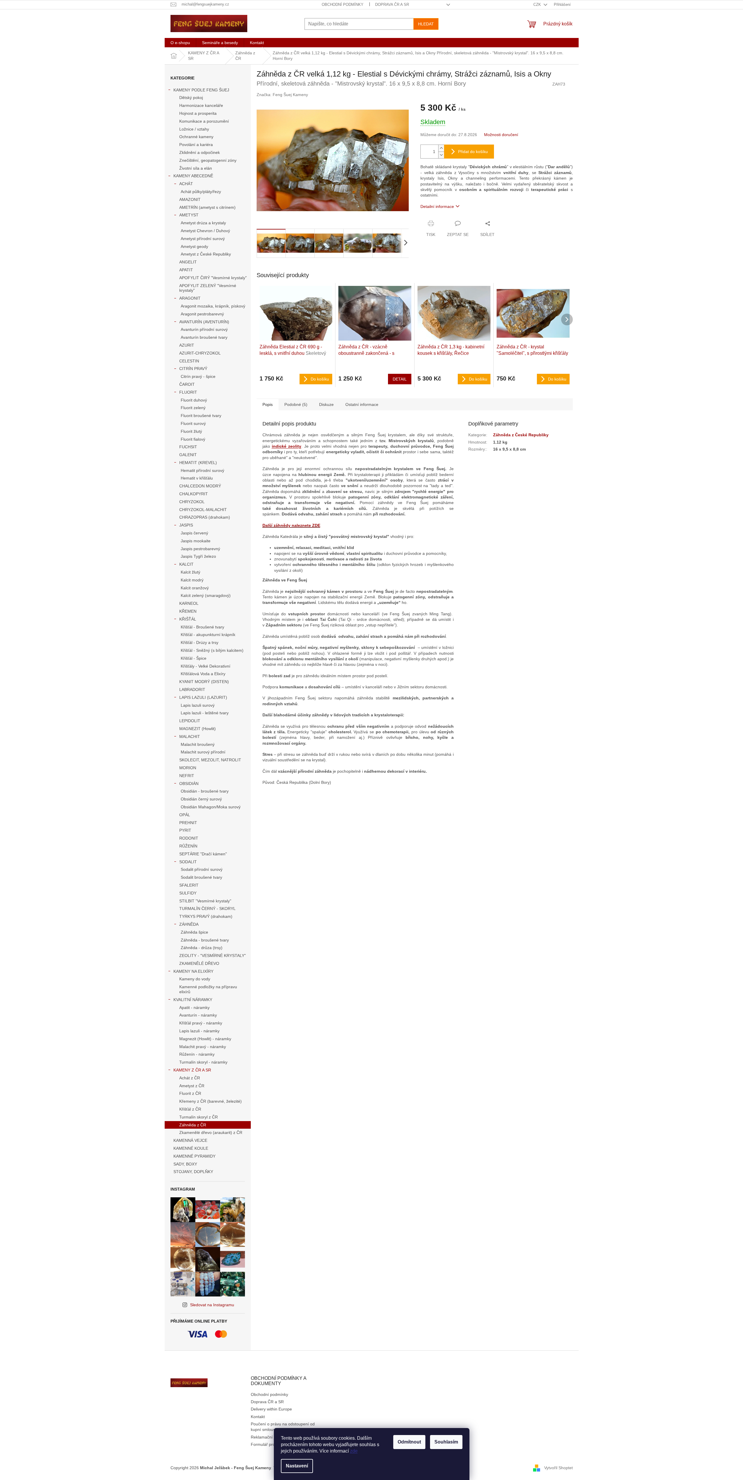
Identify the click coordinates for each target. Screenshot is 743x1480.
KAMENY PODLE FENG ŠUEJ (201, 90)
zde (354, 1450)
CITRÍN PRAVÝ (193, 368)
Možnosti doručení (501, 134)
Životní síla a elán (195, 168)
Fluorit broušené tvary (201, 415)
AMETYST (189, 215)
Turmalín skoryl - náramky (203, 1062)
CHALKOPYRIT (193, 493)
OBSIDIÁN (189, 783)
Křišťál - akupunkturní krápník (208, 634)
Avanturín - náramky (198, 1015)
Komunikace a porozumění (204, 121)
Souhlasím (446, 1441)
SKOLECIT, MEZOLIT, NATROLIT (210, 760)
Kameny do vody (194, 979)
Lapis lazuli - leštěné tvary (205, 713)
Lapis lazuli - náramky (199, 1031)
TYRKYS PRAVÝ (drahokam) (205, 916)
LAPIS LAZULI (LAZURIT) (203, 697)
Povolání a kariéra (196, 144)
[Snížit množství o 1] (441, 155)
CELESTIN (189, 361)
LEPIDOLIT (189, 720)
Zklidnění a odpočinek (199, 152)
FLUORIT (188, 392)
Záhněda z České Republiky (521, 434)
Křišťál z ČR (190, 1109)
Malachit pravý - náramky (202, 1046)
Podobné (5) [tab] (295, 404)
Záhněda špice (194, 932)
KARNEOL (189, 603)
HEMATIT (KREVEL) (198, 462)
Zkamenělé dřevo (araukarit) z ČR (210, 1132)
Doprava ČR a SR (392, 4)
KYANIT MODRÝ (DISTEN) (204, 681)
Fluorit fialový (193, 439)
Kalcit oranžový (195, 588)
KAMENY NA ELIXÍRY (193, 971)
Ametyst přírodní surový (203, 238)
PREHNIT (188, 822)
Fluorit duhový (194, 400)
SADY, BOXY (185, 1164)
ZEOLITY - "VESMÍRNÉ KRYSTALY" (212, 955)
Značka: (282, 94)
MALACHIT (189, 736)
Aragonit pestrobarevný (202, 314)
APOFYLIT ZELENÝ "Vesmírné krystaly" (207, 288)
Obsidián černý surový (201, 799)
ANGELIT (188, 262)
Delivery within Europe (271, 1409)
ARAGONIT (190, 298)
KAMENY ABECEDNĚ (193, 175)
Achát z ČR (189, 1078)
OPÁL (184, 814)
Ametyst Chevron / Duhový (205, 230)
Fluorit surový (193, 423)
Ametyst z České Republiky (206, 254)
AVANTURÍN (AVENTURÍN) (204, 321)
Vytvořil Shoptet (558, 1467)
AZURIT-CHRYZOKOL (200, 353)
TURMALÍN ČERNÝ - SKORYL (207, 908)
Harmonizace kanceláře (201, 105)
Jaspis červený (194, 533)
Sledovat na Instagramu (212, 1304)
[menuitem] (180, 42)
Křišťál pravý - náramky (200, 1023)
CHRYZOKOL (192, 501)
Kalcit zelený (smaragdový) (206, 595)
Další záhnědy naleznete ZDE (291, 525)
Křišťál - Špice (193, 658)
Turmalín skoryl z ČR (198, 1117)
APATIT (186, 269)
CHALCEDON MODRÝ (200, 486)
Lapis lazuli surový (198, 705)
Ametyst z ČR (191, 1085)
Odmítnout (409, 1441)
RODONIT (188, 838)
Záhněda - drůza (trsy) (201, 947)
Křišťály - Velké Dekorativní (205, 666)
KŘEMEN (187, 611)
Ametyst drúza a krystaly (203, 222)
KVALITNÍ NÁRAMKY (192, 999)
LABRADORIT (192, 689)
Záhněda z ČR (192, 1125)
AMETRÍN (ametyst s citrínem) (207, 207)
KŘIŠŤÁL (187, 619)
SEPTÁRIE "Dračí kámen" (203, 854)
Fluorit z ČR (190, 1093)
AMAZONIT (190, 199)
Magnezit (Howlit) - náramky (205, 1038)
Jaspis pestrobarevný (200, 548)
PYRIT (185, 830)
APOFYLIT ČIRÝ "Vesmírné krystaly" (213, 277)
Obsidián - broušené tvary (205, 791)
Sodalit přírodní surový (201, 869)
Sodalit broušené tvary (201, 877)
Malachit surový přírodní (203, 752)
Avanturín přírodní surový (204, 329)
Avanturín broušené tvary (204, 337)
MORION (187, 767)
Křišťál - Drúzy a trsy (199, 642)
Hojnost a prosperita (198, 113)
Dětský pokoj (191, 97)
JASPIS (186, 525)
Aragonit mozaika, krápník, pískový (213, 306)
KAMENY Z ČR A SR (192, 1070)
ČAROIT (187, 384)
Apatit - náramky (194, 1007)
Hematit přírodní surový (202, 470)
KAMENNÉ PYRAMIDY (194, 1156)
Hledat (426, 24)
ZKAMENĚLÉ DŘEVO (199, 963)
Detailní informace (437, 206)
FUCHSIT (188, 446)
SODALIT (188, 861)
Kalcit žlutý (190, 572)
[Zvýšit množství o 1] (441, 148)
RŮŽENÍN (188, 846)
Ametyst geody (194, 246)
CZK (537, 4)
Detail (400, 379)
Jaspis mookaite (195, 541)
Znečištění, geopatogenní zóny (207, 160)
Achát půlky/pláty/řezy (201, 191)
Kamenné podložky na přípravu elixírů (208, 989)
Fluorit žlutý (191, 431)
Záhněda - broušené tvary (205, 940)
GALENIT (188, 454)
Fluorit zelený (193, 407)
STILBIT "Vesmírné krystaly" (205, 901)
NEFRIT (186, 775)
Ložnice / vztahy (194, 129)
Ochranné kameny (196, 136)
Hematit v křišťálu (197, 478)
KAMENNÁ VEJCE (190, 1140)
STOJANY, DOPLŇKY (193, 1171)
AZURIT (186, 345)
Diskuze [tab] (326, 404)
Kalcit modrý (192, 580)
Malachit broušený (198, 744)
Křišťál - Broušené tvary (202, 627)
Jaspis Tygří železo (198, 556)
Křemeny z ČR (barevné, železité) (210, 1101)
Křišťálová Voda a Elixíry (203, 673)
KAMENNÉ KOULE (190, 1148)
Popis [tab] (267, 404)
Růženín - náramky (197, 1054)
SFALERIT (189, 885)
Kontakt (258, 1416)
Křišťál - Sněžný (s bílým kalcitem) (212, 650)
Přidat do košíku (473, 151)
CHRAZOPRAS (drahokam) (204, 517)
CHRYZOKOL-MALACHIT (203, 509)
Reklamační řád (265, 1437)
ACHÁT (186, 183)
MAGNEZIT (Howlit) (197, 728)
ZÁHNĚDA (189, 924)
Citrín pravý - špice (198, 376)
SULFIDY (187, 893)
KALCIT (186, 564)
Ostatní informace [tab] (361, 404)
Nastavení (297, 1465)
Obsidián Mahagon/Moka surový (211, 807)
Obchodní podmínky (342, 4)
